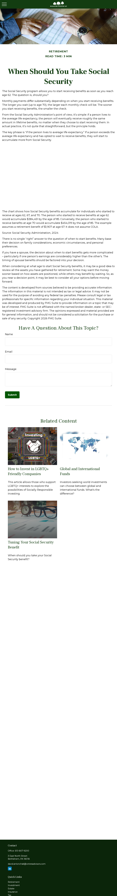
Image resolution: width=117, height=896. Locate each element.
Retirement (14, 882)
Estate (11, 888)
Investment (14, 885)
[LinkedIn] (10, 868)
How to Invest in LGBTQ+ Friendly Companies (28, 471)
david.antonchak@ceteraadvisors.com (27, 864)
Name (9, 334)
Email (8, 351)
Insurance (13, 892)
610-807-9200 (22, 850)
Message (10, 369)
